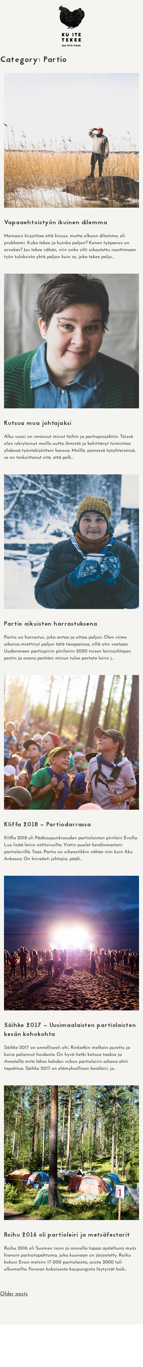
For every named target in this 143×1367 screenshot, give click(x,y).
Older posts (14, 1294)
